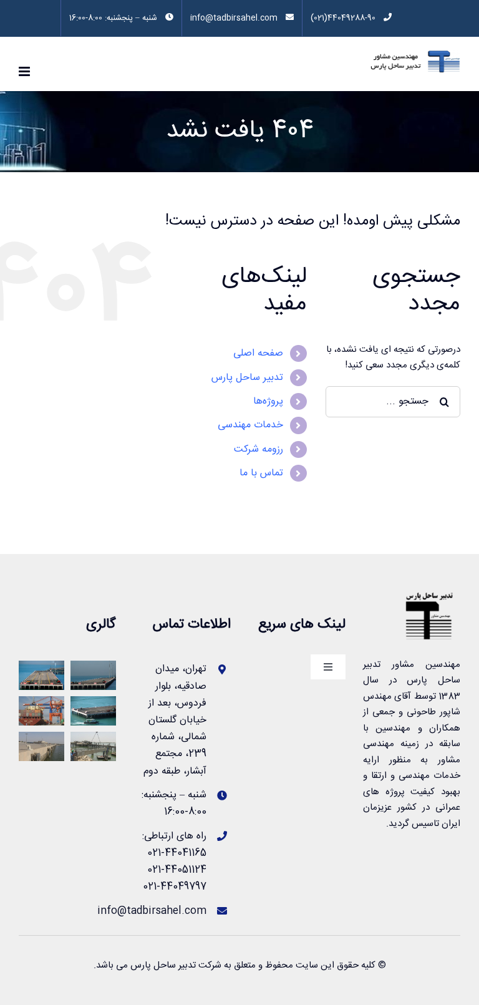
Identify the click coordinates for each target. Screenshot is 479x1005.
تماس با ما (261, 473)
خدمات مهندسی (250, 425)
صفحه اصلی (258, 353)
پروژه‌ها (268, 401)
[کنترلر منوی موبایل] (25, 71)
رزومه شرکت (258, 449)
